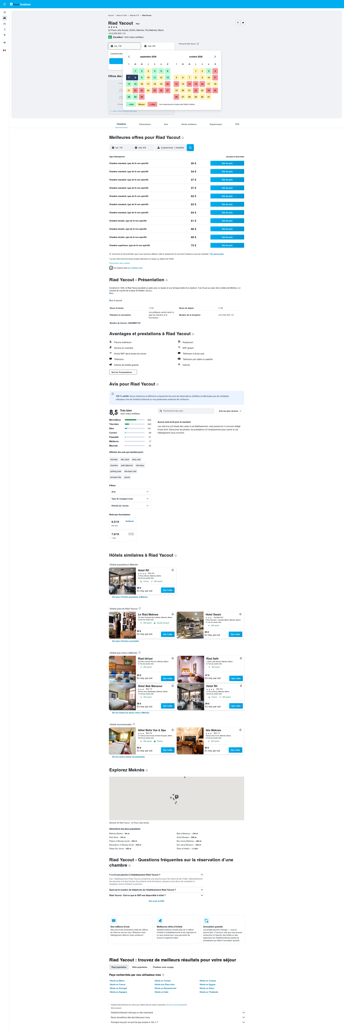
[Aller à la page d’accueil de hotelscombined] (20, 4)
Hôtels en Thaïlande (209, 992)
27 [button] (167, 90)
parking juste (115, 471)
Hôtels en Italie (161, 992)
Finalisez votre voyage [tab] (163, 967)
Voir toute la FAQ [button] (156, 901)
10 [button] (148, 77)
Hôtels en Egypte (207, 984)
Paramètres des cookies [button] (119, 263)
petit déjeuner (127, 465)
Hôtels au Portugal (118, 988)
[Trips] (4, 42)
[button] (5, 4)
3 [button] (148, 71)
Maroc (119, 15)
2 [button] (141, 71)
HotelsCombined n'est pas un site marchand (132, 1012)
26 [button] (161, 90)
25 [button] (154, 90)
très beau (140, 465)
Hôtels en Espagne (118, 992)
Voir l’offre (167, 590)
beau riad (136, 459)
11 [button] (154, 77)
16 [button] (142, 83)
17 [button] (148, 83)
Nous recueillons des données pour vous (130, 1017)
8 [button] (135, 77)
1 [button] (135, 71)
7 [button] (129, 77)
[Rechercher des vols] (4, 12)
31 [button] (208, 96)
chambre (114, 465)
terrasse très (115, 477)
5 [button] (161, 71)
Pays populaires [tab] (119, 967)
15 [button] (135, 83)
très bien (114, 459)
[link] (130, 597)
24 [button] (148, 90)
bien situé (125, 459)
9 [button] (141, 77)
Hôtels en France (117, 984)
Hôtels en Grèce (207, 988)
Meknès (133, 15)
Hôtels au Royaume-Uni (165, 988)
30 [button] (142, 96)
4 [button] (154, 71)
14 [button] (129, 83)
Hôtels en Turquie (208, 980)
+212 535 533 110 (117, 33)
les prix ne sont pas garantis (176, 1004)
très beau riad (130, 471)
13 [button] (167, 77)
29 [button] (135, 96)
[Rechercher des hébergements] (4, 18)
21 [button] (129, 90)
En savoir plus (217, 254)
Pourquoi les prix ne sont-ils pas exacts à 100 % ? (134, 1022)
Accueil (111, 15)
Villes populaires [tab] (139, 967)
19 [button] (161, 83)
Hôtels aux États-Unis (165, 984)
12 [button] (161, 77)
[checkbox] (122, 523)
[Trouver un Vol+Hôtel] (4, 29)
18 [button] (154, 83)
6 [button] (167, 71)
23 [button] (142, 90)
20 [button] (167, 83)
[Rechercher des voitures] (4, 23)
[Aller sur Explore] (4, 35)
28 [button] (129, 96)
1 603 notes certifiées (133, 37)
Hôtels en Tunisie (163, 980)
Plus (111, 293)
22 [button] (135, 90)
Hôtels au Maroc (117, 980)
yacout (127, 477)
